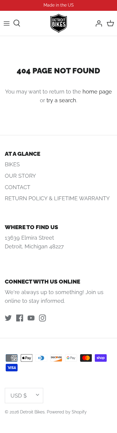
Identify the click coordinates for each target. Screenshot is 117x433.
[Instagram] (42, 318)
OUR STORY (20, 176)
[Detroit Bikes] (58, 23)
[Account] (97, 23)
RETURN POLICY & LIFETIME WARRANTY (57, 198)
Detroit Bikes (32, 412)
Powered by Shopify (67, 412)
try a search (61, 100)
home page (97, 91)
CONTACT (17, 187)
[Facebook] (19, 318)
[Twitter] (8, 318)
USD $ (18, 395)
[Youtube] (31, 318)
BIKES (12, 164)
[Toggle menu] (6, 23)
